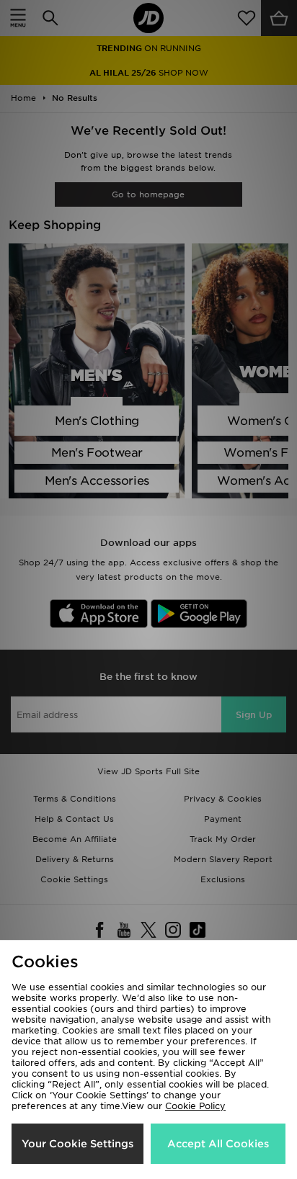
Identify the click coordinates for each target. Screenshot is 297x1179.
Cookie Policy (195, 1105)
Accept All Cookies (218, 1143)
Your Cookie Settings (77, 1143)
